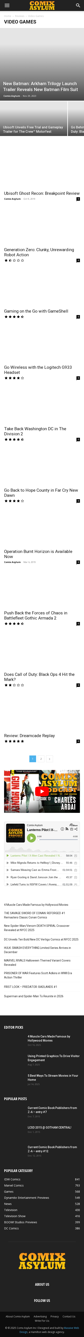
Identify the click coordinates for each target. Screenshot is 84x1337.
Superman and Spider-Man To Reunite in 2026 (33, 996)
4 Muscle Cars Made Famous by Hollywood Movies (36, 904)
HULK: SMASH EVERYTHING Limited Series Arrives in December (37, 950)
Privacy (55, 1316)
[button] (6, 5)
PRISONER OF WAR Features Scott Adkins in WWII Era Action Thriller (38, 975)
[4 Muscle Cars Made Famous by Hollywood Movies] (14, 1041)
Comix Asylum (11, 95)
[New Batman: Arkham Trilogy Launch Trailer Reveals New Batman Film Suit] (42, 64)
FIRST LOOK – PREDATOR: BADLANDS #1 (30, 986)
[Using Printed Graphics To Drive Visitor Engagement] (14, 1061)
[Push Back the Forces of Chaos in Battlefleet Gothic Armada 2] (42, 589)
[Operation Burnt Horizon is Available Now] (42, 528)
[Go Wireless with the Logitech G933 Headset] (42, 343)
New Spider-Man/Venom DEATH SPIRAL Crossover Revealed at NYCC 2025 (37, 928)
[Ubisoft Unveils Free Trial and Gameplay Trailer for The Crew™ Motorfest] (33, 126)
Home (7, 16)
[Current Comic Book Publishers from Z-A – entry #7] (14, 1113)
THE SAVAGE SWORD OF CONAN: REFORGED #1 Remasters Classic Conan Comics (34, 915)
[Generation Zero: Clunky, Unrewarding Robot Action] (42, 226)
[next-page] (49, 758)
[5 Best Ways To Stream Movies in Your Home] (14, 1081)
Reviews (19, 16)
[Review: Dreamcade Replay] (42, 712)
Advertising (40, 1316)
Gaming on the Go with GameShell (36, 311)
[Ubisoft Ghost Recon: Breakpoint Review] (42, 169)
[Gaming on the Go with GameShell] (42, 287)
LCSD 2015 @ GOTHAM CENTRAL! (49, 1127)
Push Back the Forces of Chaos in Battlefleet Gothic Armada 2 (35, 616)
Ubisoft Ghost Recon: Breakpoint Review (42, 193)
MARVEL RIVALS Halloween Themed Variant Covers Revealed (37, 962)
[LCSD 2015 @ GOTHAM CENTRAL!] (14, 1132)
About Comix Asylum (18, 1316)
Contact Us (69, 1316)
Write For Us (42, 1321)
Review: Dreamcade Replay (29, 735)
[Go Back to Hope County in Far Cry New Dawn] (42, 466)
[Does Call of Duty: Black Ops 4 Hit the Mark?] (42, 650)
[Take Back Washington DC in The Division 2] (42, 405)
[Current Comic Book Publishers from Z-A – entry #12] (14, 1152)
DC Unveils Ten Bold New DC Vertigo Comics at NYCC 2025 (41, 939)
